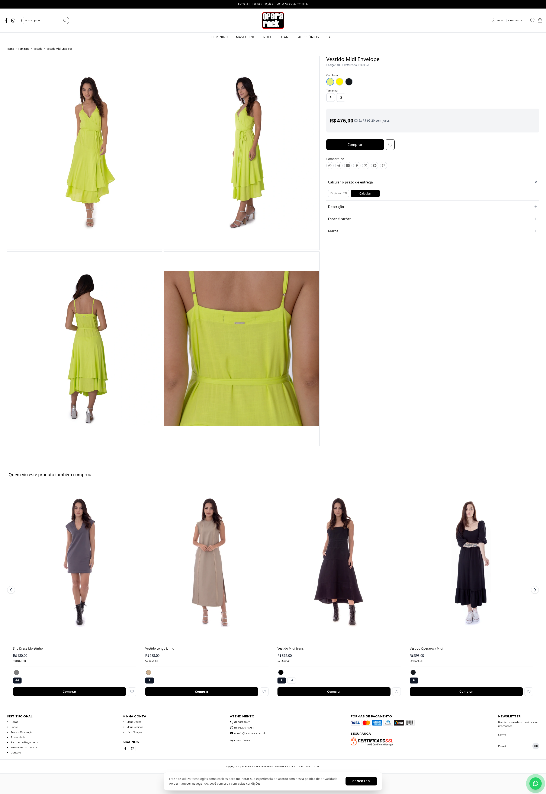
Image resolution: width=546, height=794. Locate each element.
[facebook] (6, 20)
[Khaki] (148, 672)
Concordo (361, 781)
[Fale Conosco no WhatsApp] (535, 783)
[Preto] (413, 672)
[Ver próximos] (534, 589)
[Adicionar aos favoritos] (132, 691)
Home (10, 49)
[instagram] (13, 20)
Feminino (23, 49)
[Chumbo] (16, 672)
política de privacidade (321, 779)
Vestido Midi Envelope (59, 49)
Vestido (37, 49)
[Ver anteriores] (12, 589)
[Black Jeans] (280, 672)
